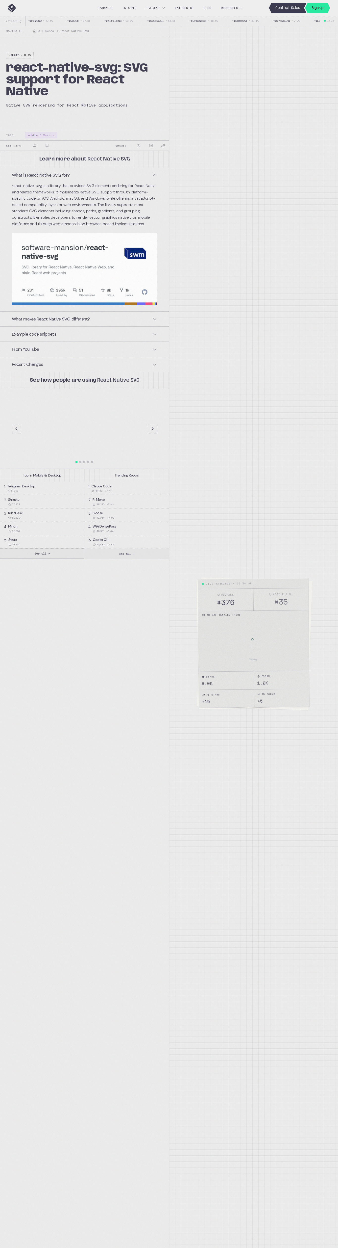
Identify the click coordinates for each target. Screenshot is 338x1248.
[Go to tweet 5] (92, 462)
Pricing (129, 8)
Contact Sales (287, 8)
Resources (229, 8)
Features (153, 8)
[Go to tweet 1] (76, 462)
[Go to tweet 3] (84, 462)
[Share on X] (139, 146)
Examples (105, 8)
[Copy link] (163, 146)
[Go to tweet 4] (88, 462)
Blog (207, 8)
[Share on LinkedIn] (151, 146)
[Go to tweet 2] (80, 462)
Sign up (318, 8)
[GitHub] (35, 146)
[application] (253, 643)
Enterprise (184, 8)
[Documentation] (47, 146)
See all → (42, 553)
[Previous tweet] (16, 428)
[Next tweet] (152, 428)
